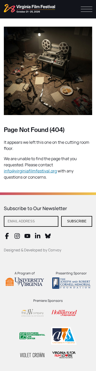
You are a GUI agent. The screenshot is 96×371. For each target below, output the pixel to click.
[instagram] (17, 237)
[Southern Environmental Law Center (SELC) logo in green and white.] (32, 336)
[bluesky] (48, 237)
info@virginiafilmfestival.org (30, 171)
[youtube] (27, 237)
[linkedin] (38, 237)
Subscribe (77, 221)
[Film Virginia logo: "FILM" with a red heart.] (64, 355)
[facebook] (7, 237)
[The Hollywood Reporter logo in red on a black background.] (64, 313)
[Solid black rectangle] (32, 355)
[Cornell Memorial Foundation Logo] (71, 283)
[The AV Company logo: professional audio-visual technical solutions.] (32, 314)
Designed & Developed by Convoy (32, 250)
